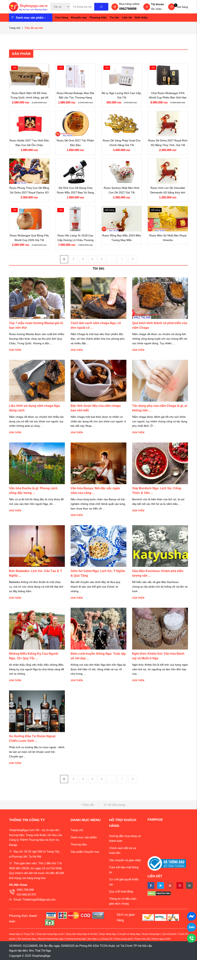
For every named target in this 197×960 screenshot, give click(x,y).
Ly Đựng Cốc (106, 939)
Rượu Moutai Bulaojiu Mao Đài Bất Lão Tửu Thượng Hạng (75, 95)
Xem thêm (15, 350)
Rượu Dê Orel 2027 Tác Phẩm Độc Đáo (75, 143)
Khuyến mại (79, 17)
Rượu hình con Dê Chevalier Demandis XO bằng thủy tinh (167, 190)
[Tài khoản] (146, 7)
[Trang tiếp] (122, 259)
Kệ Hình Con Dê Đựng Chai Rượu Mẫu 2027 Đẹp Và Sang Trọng (75, 190)
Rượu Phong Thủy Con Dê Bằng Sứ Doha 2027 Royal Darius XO (29, 190)
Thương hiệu (98, 17)
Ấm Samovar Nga (27, 939)
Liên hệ (127, 17)
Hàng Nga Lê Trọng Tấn (21, 934)
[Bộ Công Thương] (167, 863)
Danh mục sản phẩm (29, 17)
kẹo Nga (92, 939)
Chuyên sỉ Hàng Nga (129, 934)
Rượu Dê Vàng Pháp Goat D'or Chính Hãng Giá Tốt (122, 143)
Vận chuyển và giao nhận (125, 860)
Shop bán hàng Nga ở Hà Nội (81, 934)
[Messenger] (191, 916)
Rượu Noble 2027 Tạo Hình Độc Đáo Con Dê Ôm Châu (29, 143)
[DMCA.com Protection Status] (168, 893)
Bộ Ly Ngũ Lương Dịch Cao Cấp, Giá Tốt (122, 95)
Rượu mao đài (142, 939)
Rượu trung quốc (124, 939)
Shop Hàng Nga (107, 934)
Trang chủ (14, 27)
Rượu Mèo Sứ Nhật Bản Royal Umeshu (167, 238)
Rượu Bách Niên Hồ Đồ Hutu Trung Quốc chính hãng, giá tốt (29, 95)
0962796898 (127, 9)
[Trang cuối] (132, 259)
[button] (52, 804)
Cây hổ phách (169, 934)
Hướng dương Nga (76, 939)
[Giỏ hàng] (171, 6)
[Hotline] (191, 937)
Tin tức (114, 17)
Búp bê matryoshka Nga (50, 939)
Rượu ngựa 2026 (161, 939)
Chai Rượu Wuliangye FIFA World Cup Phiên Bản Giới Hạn (168, 95)
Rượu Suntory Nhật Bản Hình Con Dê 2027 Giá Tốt (121, 190)
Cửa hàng (61, 17)
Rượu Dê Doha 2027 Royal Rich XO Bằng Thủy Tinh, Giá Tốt (167, 143)
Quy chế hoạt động (121, 891)
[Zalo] (191, 927)
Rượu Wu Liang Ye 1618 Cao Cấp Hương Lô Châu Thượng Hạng (75, 238)
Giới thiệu (141, 17)
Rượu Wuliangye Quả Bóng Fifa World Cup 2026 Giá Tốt (29, 238)
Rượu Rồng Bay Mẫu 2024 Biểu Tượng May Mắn (121, 238)
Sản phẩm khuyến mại (85, 851)
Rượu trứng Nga (151, 934)
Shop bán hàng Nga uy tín (50, 934)
